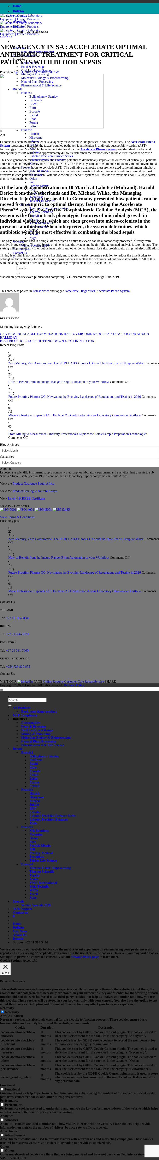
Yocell (33, 894)
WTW (33, 890)
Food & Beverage (33, 66)
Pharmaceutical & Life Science (42, 745)
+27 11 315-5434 (17, 618)
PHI (32, 849)
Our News (20, 931)
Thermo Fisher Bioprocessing (50, 868)
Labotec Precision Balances (48, 819)
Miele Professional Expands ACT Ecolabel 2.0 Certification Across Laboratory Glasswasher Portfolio (74, 415)
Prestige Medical (41, 853)
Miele (33, 823)
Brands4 (27, 864)
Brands (18, 748)
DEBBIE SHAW (47, 72)
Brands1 (27, 752)
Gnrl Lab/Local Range (37, 730)
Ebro (33, 767)
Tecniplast (36, 856)
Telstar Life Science (43, 860)
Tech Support (22, 909)
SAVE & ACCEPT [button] (13, 1158)
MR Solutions (39, 830)
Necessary (12, 1012)
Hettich (34, 133)
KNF (32, 808)
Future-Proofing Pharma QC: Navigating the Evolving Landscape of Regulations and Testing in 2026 (74, 396)
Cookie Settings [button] (11, 960)
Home (17, 6)
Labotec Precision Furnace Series (51, 156)
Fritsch (34, 786)
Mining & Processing (36, 734)
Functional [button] (7, 1085)
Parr (32, 182)
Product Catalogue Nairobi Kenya (35, 491)
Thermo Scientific (41, 871)
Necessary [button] (7, 1008)
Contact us (20, 253)
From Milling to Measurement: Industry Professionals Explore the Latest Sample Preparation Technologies (77, 434)
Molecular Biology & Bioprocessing (46, 737)
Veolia (33, 879)
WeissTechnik (39, 886)
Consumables (30, 722)
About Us (19, 935)
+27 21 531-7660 (17, 650)
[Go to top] (1, 690)
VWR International (43, 882)
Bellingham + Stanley (44, 756)
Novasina (35, 834)
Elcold (33, 775)
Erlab (33, 778)
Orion (33, 178)
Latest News (6, 36)
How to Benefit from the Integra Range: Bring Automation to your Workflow (58, 381)
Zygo (32, 238)
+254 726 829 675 (18, 666)
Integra (34, 801)
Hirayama (35, 137)
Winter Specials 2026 (36, 905)
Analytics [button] (6, 1116)
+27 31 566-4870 (17, 634)
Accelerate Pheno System (113, 291)
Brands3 (27, 827)
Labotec (35, 812)
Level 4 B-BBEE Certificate (26, 498)
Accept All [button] (30, 960)
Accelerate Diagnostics (80, 291)
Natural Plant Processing (38, 741)
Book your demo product (39, 711)
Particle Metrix (40, 845)
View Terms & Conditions (17, 517)
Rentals (18, 938)
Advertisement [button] (10, 1131)
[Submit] (18, 273)
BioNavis (35, 760)
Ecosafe (34, 771)
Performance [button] (9, 1100)
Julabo (34, 804)
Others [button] (5, 1146)
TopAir (34, 875)
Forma (34, 782)
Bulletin (18, 11)
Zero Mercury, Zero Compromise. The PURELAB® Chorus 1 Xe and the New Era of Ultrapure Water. (76, 363)
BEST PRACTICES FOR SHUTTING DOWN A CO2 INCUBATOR (47, 341)
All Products (21, 707)
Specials (18, 901)
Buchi (33, 763)
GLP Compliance (25, 715)
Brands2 (26, 130)
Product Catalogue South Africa (33, 483)
